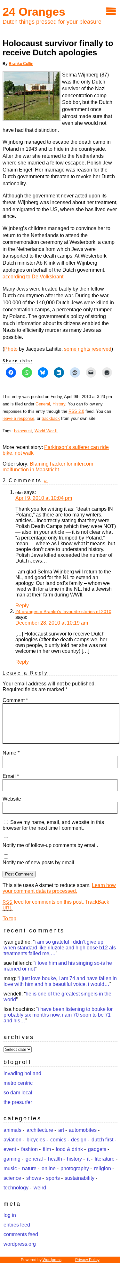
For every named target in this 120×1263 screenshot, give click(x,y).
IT (88, 1159)
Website (12, 799)
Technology (16, 1187)
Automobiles (83, 1130)
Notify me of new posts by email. (39, 862)
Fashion (29, 1149)
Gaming (12, 1159)
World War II (46, 430)
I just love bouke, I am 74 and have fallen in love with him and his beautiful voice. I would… (60, 981)
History (58, 404)
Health (55, 1159)
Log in (10, 1215)
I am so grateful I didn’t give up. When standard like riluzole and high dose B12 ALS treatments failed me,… (60, 947)
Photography (74, 1168)
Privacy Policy (87, 1260)
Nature (29, 1168)
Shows (33, 1178)
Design (78, 1139)
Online (49, 1168)
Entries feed (17, 1224)
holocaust (23, 430)
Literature (105, 1159)
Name (11, 752)
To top (9, 918)
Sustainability (79, 1178)
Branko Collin (21, 63)
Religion (102, 1168)
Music (10, 1168)
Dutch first (102, 1139)
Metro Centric (18, 1083)
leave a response (18, 418)
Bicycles (36, 1139)
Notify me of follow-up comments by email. (50, 845)
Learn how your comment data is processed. (59, 888)
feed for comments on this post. (43, 902)
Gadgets (97, 1149)
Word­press (52, 1260)
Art (61, 1130)
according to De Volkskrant (33, 276)
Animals (12, 1130)
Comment (15, 700)
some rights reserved (87, 349)
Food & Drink (69, 1149)
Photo (11, 349)
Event (10, 1149)
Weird (40, 1187)
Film (47, 1149)
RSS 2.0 (76, 411)
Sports (53, 1178)
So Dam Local (18, 1092)
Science (12, 1178)
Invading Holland (22, 1073)
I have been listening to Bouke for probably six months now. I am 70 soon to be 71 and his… (58, 1014)
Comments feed (21, 1234)
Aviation (12, 1139)
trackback (51, 418)
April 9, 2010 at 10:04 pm (43, 498)
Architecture (40, 1130)
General (43, 404)
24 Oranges (34, 11)
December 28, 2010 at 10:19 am (51, 623)
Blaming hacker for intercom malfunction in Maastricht (48, 466)
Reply (22, 605)
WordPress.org (20, 1244)
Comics (58, 1139)
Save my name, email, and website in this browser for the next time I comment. (53, 825)
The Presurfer (18, 1102)
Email (11, 776)
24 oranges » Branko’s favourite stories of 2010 (63, 611)
